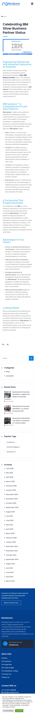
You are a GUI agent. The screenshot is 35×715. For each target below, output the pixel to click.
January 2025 (11, 542)
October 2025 (11, 503)
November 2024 (12, 551)
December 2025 (12, 494)
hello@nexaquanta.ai (11, 692)
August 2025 (10, 512)
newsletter (10, 376)
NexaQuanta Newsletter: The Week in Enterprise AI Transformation (21, 420)
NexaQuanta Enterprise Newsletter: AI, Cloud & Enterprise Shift (20, 408)
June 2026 (9, 468)
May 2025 (9, 525)
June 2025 (9, 520)
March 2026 (10, 481)
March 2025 (10, 533)
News (8, 371)
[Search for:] (17, 358)
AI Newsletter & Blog (10, 671)
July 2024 (9, 568)
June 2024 (10, 572)
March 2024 (10, 581)
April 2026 (9, 477)
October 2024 (11, 555)
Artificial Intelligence (13, 447)
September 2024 (12, 559)
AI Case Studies (8, 668)
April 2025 (9, 529)
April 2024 (9, 577)
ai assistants (11, 442)
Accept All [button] (19, 711)
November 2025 (12, 499)
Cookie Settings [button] (8, 711)
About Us (6, 677)
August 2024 (10, 564)
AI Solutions (7, 661)
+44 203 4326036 (9, 690)
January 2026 (11, 490)
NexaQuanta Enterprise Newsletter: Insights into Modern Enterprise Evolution (17, 395)
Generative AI (11, 452)
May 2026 (9, 473)
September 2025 (12, 507)
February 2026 (11, 486)
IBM (18, 206)
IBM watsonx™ (7, 112)
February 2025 (11, 538)
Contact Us (13, 645)
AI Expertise (7, 664)
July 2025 (9, 516)
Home (5, 658)
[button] (32, 4)
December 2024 (12, 546)
